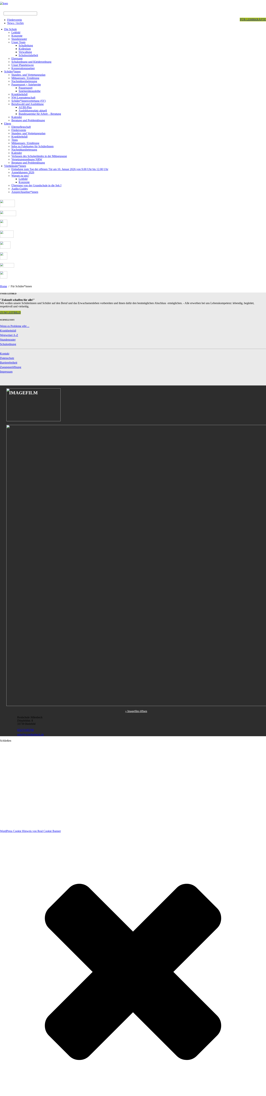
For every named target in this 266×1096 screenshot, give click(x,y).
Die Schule (10, 29)
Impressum (6, 371)
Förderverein (14, 19)
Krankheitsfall (19, 94)
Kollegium (25, 48)
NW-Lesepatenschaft (23, 97)
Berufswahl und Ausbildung (27, 104)
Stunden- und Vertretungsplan (28, 74)
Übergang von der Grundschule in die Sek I (36, 185)
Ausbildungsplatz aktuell (33, 110)
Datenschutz (7, 358)
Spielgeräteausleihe (30, 91)
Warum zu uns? (20, 175)
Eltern (7, 123)
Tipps (14, 139)
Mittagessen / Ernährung (25, 78)
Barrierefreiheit (8, 362)
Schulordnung (8, 344)
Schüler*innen (12, 71)
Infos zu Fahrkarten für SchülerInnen (32, 146)
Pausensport (25, 87)
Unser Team (18, 42)
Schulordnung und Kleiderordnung (31, 61)
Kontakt (4, 353)
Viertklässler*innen (15, 165)
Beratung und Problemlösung (28, 120)
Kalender (16, 117)
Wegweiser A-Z (9, 335)
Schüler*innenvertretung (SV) (28, 100)
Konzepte (16, 35)
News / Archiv (15, 23)
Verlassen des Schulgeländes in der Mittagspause (39, 156)
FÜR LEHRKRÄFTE (253, 19)
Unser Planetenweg (22, 65)
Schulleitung (26, 45)
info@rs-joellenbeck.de (30, 734)
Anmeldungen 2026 (22, 172)
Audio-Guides (19, 188)
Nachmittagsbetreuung (24, 81)
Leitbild (15, 32)
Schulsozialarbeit (28, 55)
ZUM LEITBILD (10, 312)
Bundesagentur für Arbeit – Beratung (40, 113)
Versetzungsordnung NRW (26, 159)
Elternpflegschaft (21, 126)
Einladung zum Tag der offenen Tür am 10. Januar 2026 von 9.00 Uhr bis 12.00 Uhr (59, 169)
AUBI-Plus (25, 107)
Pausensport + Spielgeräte (26, 84)
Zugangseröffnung (10, 367)
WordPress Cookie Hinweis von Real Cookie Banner (30, 831)
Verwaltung (25, 52)
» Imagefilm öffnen (136, 711)
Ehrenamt (16, 58)
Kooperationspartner (23, 68)
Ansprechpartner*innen (24, 191)
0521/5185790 (25, 730)
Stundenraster (19, 38)
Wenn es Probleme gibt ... (14, 326)
